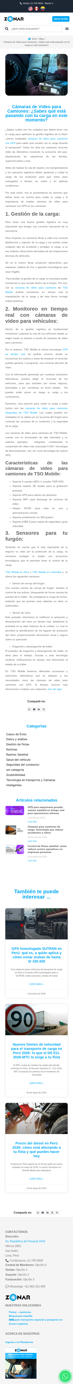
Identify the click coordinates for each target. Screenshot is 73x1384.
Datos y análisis (16, 739)
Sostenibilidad (15, 775)
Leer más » (36, 984)
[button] (67, 28)
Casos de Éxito (16, 734)
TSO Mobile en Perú (17, 572)
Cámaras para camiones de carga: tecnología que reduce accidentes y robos (45, 829)
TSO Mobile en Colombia (46, 572)
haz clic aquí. (55, 689)
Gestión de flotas (17, 744)
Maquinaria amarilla (20, 1316)
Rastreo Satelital (17, 754)
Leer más (32, 821)
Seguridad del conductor (23, 764)
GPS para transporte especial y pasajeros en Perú (36, 1319)
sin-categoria (15, 769)
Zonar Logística (18, 1323)
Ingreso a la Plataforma (19, 1342)
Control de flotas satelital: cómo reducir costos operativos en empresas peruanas (47, 849)
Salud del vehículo (18, 759)
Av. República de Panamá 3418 (25, 1241)
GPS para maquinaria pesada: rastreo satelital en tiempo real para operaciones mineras (46, 810)
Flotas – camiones (20, 1312)
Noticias (11, 749)
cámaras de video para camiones (35, 287)
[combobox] (32, 28)
